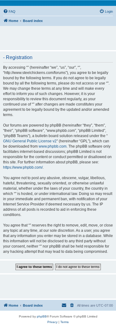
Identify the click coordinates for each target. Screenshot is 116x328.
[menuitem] (9, 11)
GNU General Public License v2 (30, 141)
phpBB (42, 316)
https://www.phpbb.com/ (23, 167)
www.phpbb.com (53, 146)
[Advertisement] (59, 35)
